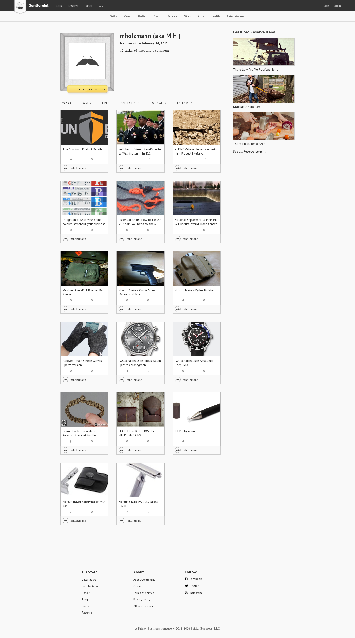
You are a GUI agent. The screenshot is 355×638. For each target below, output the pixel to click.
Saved (86, 103)
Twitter (194, 585)
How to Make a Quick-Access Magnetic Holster (138, 292)
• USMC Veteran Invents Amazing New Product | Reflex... (196, 151)
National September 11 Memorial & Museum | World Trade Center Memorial (196, 224)
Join (326, 6)
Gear (127, 16)
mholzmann (78, 168)
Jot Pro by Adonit (186, 431)
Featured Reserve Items (254, 32)
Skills (113, 16)
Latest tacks (89, 579)
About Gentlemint (144, 579)
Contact (137, 586)
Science (172, 16)
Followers (158, 103)
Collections (130, 103)
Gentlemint (32, 7)
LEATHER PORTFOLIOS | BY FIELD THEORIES (136, 433)
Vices (187, 16)
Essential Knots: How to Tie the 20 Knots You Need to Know (140, 222)
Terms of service (143, 593)
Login (337, 6)
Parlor (88, 6)
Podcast (86, 606)
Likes (105, 103)
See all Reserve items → (249, 151)
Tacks (58, 6)
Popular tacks (90, 586)
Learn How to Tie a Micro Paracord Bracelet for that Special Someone (80, 435)
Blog (85, 599)
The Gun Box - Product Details (83, 149)
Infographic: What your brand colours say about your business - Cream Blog (84, 224)
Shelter (141, 16)
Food (157, 16)
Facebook (196, 578)
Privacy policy (141, 599)
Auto (201, 16)
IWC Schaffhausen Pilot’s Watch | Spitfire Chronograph (140, 363)
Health (215, 16)
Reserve (73, 6)
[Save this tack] (101, 125)
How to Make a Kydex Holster (194, 290)
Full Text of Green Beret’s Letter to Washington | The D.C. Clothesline (140, 153)
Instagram (196, 592)
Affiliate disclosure (144, 606)
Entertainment (236, 16)
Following (185, 103)
